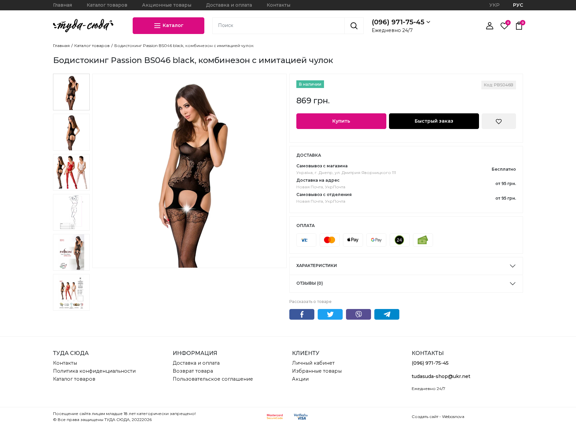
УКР (494, 5)
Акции (300, 379)
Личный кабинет (313, 363)
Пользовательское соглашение (213, 379)
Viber (358, 314)
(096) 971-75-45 (399, 22)
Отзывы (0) (309, 283)
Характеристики (316, 265)
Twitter (330, 314)
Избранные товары (317, 371)
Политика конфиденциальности (94, 371)
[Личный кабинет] (490, 26)
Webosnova (453, 416)
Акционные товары (166, 5)
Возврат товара (193, 371)
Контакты (278, 5)
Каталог (172, 25)
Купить (341, 121)
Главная (62, 5)
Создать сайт (425, 416)
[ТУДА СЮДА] (83, 25)
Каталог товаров (107, 5)
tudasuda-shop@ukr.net (441, 376)
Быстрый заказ (434, 121)
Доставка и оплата (229, 5)
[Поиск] (354, 25)
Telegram (386, 314)
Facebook (301, 314)
